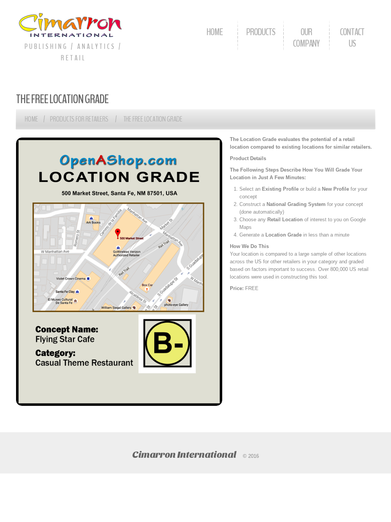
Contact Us (352, 37)
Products (260, 32)
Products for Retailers (79, 119)
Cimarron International (184, 454)
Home (215, 32)
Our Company (306, 37)
